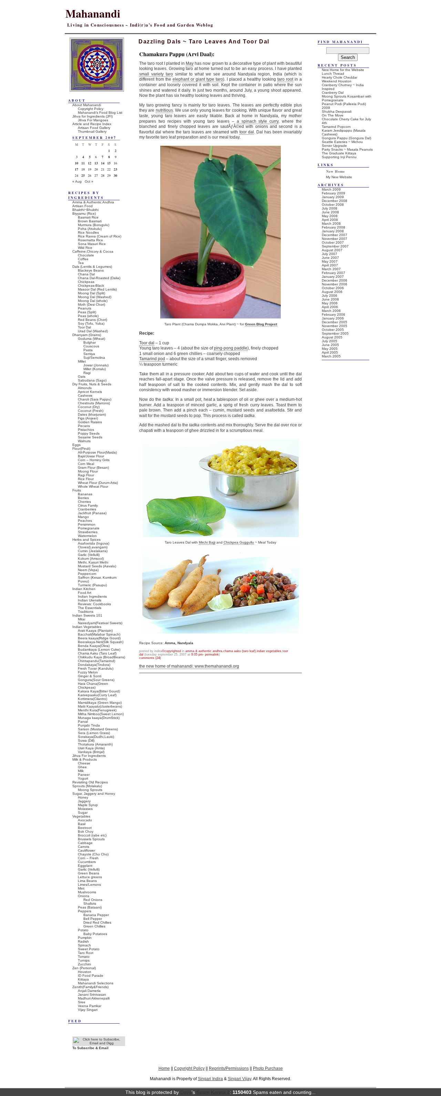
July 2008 (329, 208)
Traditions (85, 611)
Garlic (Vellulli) (89, 555)
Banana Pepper (96, 915)
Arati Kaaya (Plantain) (95, 630)
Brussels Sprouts (91, 839)
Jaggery (84, 801)
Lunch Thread (333, 73)
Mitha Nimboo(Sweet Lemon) (101, 714)
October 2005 (333, 330)
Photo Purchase (268, 1068)
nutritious (164, 110)
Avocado (85, 820)
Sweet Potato (89, 949)
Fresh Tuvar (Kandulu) (95, 668)
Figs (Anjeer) (88, 418)
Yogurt (83, 778)
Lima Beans (87, 881)
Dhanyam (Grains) (86, 335)
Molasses (85, 809)
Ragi (87, 373)
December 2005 (334, 322)
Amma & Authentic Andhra (203, 651)
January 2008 (333, 231)
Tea (81, 263)
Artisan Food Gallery (94, 128)
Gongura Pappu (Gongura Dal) (346, 138)
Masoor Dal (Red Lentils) (97, 289)
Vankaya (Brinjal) (91, 752)
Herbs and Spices (86, 539)
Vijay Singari (88, 1010)
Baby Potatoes (95, 934)
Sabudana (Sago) (92, 380)
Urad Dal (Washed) (93, 331)
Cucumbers (87, 862)
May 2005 (330, 349)
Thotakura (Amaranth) (95, 744)
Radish (83, 941)
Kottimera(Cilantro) (92, 699)
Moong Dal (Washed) (94, 297)
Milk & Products (84, 759)
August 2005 (332, 337)
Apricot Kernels (90, 392)
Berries (83, 498)
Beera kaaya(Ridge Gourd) (99, 638)
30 (115, 175)
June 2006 (330, 299)
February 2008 (333, 227)
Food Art (84, 593)
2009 (326, 108)
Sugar (83, 812)
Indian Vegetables (269, 651)
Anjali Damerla (89, 991)
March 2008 (331, 223)
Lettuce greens (90, 877)
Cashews (85, 395)
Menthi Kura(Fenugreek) (97, 710)
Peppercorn (87, 574)
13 (96, 163)
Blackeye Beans (91, 270)
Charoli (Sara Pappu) (94, 399)
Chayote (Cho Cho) (93, 854)
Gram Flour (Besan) (93, 467)
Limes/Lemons (89, 884)
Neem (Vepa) (88, 570)
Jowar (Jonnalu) (96, 365)
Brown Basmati (90, 221)
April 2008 (330, 220)
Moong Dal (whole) (92, 301)
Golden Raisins (90, 422)
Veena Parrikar (89, 1006)
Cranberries (87, 509)
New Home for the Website (343, 70)
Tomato (84, 956)
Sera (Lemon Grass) (94, 733)
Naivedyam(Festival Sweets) (100, 623)
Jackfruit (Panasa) (92, 513)
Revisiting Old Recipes (90, 782)
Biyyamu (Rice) (84, 213)
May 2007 (330, 261)
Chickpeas (86, 282)
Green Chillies (94, 926)
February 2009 (333, 193)
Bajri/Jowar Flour (91, 456)
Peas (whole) (88, 316)
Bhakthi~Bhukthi (85, 210)
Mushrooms (87, 892)
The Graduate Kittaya (339, 153)
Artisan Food (82, 206)
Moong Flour (88, 471)
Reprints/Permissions (229, 1068)
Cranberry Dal (332, 92)
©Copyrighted (171, 651)
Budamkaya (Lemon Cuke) (99, 649)
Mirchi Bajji (207, 542)
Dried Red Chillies (97, 922)
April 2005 (330, 352)
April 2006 (330, 307)
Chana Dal (86, 274)
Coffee (83, 259)
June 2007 (330, 258)
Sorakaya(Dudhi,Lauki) (96, 737)
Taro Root (85, 953)
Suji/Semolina (94, 357)
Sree (81, 1002)
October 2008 (333, 204)
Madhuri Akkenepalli (94, 998)
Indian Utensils (89, 600)
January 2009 (333, 197)
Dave (186, 1092)
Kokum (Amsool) (91, 558)
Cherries (84, 502)
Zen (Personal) (84, 968)
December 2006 (334, 280)
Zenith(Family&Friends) (90, 987)
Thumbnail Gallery (92, 131)
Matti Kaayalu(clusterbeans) (100, 706)
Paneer (84, 775)
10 (76, 163)
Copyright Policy (90, 109)
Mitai (81, 619)
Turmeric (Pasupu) (92, 585)
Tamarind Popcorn (336, 127)
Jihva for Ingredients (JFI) (92, 116)
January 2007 (333, 276)
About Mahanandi (86, 105)
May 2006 (330, 303)
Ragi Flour (86, 475)
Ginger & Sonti (89, 676)
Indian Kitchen (83, 589)
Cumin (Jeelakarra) (92, 551)
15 (109, 163)
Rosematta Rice (90, 240)
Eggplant (85, 865)
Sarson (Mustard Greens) (98, 729)
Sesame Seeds (90, 437)
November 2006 (334, 284)
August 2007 (332, 250)
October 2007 (333, 242)
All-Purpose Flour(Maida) (97, 452)
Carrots (83, 847)
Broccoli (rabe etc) (92, 835)
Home (164, 1068)
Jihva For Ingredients (89, 756)
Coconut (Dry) (89, 407)
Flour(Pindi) (81, 448)
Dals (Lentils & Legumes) (92, 266)
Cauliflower (86, 850)
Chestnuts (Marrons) (94, 403)
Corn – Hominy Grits (94, 460)
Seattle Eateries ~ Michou (342, 142)
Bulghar (89, 342)
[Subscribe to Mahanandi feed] (98, 1043)
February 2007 (333, 273)
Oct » (89, 181)
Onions (83, 896)
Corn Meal (86, 464)
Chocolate (86, 255)
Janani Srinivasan (92, 994)
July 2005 (329, 341)
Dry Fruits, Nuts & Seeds (91, 384)
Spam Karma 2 (213, 1092)
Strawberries (88, 532)
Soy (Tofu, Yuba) (91, 323)
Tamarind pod (152, 358)
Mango (83, 517)
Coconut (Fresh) (90, 411)
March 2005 (331, 356)
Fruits (76, 490)
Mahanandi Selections (95, 983)
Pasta (88, 350)
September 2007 (335, 246)
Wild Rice (85, 248)
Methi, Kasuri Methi (93, 562)
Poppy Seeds (89, 433)
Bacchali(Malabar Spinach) (99, 634)
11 (83, 163)
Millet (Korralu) (94, 369)
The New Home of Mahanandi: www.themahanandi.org (189, 666)
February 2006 (333, 314)
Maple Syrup (88, 805)
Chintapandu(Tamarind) (96, 661)
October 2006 (333, 288)
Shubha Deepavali (336, 111)
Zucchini (84, 964)
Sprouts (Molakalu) (87, 786)
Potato (83, 930)
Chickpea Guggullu (239, 542)
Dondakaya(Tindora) (94, 665)
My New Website (339, 177)
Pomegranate (89, 528)
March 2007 (331, 269)
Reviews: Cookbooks (94, 604)
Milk (81, 771)
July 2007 (329, 254)
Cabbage (85, 843)
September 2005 (335, 333)
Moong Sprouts (90, 790)
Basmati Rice (88, 217)
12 (89, 163)
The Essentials (89, 608)
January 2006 (333, 318)
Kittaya (83, 979)
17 (76, 169)
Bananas (85, 494)
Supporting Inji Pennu (339, 157)
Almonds (85, 388)
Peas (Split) (87, 312)
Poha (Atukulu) (90, 229)
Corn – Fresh (88, 858)
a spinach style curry (258, 121)
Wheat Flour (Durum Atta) (98, 483)
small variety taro (156, 74)
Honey (83, 797)
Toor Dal (84, 327)
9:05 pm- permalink (205, 654)
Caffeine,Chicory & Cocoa (92, 251)
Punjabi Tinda (89, 725)
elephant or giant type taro (198, 79)
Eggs (76, 445)
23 (115, 169)
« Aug (77, 181)
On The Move (332, 115)
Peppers (84, 911)
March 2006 (331, 311)
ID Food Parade (90, 975)
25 (83, 175)
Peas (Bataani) (90, 907)
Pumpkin (85, 938)
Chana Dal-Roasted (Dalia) (99, 278)
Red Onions (92, 900)
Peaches (85, 520)
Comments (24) (150, 658)
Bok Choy (85, 831)
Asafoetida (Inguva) (93, 543)
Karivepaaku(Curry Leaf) (97, 695)
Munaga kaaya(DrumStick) (99, 718)
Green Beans (88, 873)
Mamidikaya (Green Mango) (100, 702)
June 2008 (330, 212)
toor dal (246, 132)
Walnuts (84, 441)
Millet (82, 361)
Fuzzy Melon (88, 672)
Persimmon (86, 524)
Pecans (84, 426)
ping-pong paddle (230, 348)
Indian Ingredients (92, 596)
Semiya (89, 354)
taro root (285, 79)
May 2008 (330, 216)
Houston (84, 972)
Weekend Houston (336, 81)
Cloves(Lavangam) (92, 547)
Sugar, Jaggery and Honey (93, 793)
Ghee (82, 767)
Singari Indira (210, 1078)
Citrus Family (88, 505)
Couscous (91, 346)
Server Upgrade (334, 146)
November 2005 (334, 326)
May (190, 63)
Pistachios (86, 430)
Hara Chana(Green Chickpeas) (93, 685)
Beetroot (85, 828)
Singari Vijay (239, 1078)
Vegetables (81, 816)
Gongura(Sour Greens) (96, 680)
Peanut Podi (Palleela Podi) (344, 104)
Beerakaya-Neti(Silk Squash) (100, 642)
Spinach (84, 945)
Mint (81, 888)
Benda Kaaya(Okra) (94, 646)
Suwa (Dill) (86, 740)
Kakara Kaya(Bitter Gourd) (99, 691)
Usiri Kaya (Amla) (91, 748)
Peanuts (84, 308)
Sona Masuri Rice (92, 244)
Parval (83, 721)
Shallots (89, 903)
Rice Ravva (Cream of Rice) (99, 236)
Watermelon (87, 536)
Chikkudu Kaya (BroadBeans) (101, 657)
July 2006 (329, 295)
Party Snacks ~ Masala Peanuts (347, 149)
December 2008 (334, 201)
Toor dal (146, 343)
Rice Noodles (88, 232)
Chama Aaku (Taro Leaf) (239, 651)
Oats (81, 376)
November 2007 (334, 239)
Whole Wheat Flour (93, 486)
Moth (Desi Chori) (91, 304)
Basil (81, 824)
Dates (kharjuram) (92, 414)
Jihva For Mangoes (93, 120)
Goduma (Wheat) (91, 339)
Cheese (84, 763)
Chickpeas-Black (91, 285)
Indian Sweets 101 (87, 615)
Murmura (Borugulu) (93, 225)
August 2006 (332, 292)
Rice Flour (86, 479)
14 (102, 163)
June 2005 (330, 345)
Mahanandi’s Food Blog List (100, 112)
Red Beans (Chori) (92, 320)
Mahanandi (92, 13)
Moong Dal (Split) (91, 293)
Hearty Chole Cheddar (339, 77)
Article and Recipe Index (91, 124)
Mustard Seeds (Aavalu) (97, 566)
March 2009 (331, 189)
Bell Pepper (92, 919)
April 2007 (330, 265)
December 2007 (334, 235)
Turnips (84, 960)
